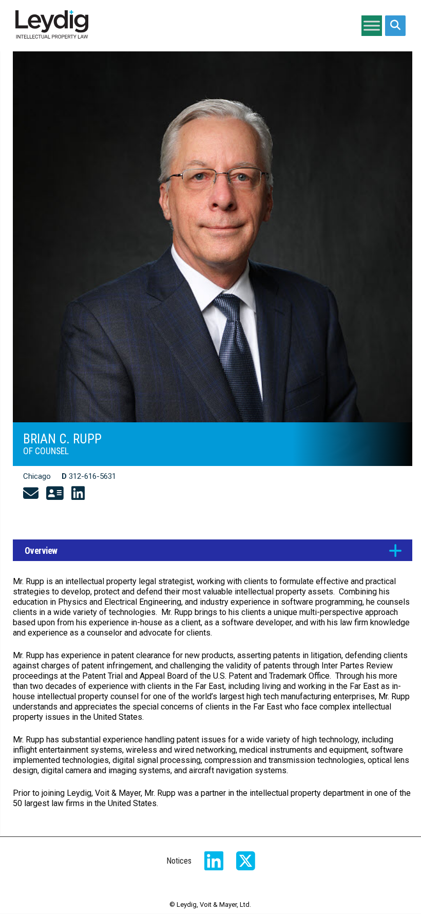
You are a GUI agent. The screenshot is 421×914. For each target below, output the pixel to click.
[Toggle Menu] (371, 25)
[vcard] (55, 493)
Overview (41, 551)
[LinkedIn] (78, 493)
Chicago (37, 476)
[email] (31, 493)
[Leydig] (51, 25)
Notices (179, 861)
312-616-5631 (92, 476)
